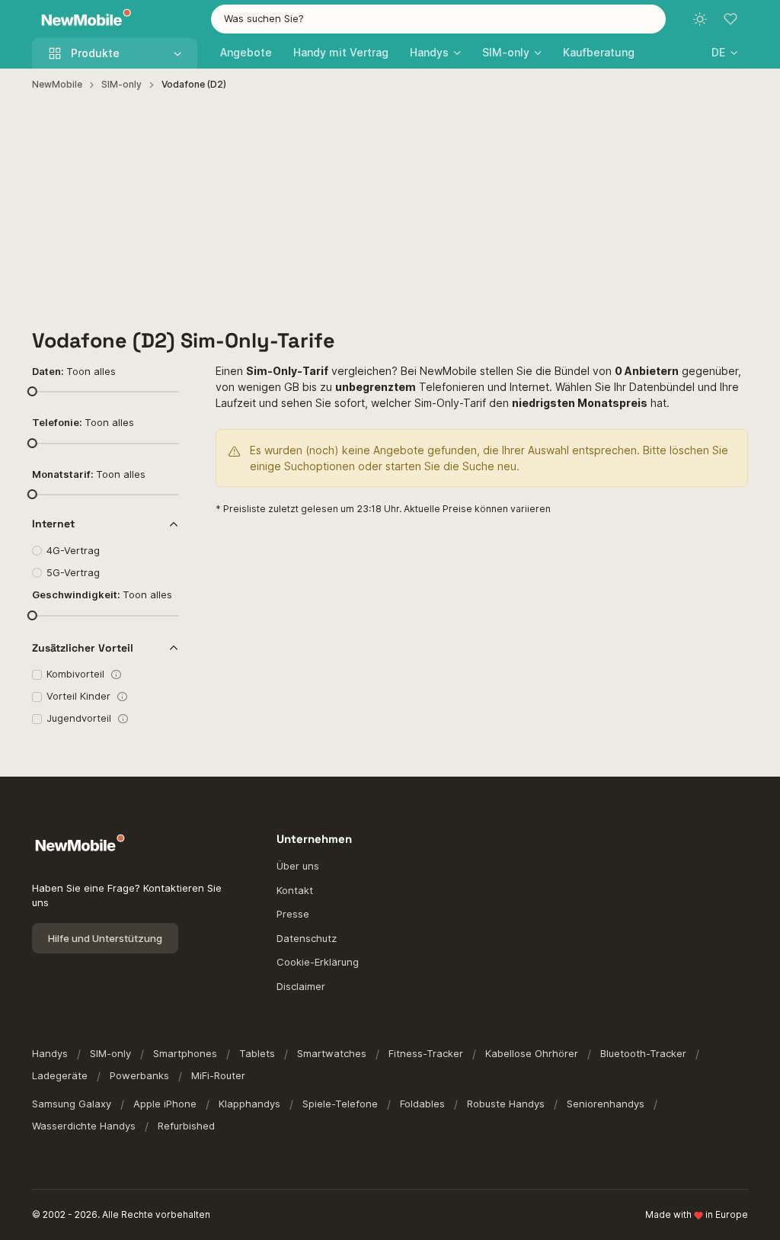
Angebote (246, 52)
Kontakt (295, 890)
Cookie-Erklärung (318, 962)
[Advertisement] (390, 210)
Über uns (298, 866)
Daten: (74, 371)
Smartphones (185, 1053)
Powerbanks (139, 1075)
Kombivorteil (75, 674)
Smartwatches (331, 1053)
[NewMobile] (82, 19)
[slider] (32, 391)
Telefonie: (83, 422)
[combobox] (439, 19)
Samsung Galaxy (71, 1103)
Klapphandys (249, 1103)
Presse (293, 914)
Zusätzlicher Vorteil (82, 648)
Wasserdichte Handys (84, 1126)
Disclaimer (301, 986)
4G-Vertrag (73, 550)
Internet (53, 523)
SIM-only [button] (505, 52)
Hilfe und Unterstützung (105, 938)
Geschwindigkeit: (102, 594)
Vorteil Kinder (78, 696)
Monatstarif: (88, 474)
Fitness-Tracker (425, 1053)
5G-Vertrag (73, 572)
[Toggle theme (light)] (700, 19)
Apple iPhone (165, 1103)
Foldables (422, 1103)
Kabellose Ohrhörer (531, 1053)
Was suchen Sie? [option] (264, 18)
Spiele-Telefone (340, 1103)
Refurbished (186, 1126)
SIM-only (121, 84)
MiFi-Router (218, 1075)
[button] (724, 52)
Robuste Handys (506, 1103)
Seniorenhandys (605, 1103)
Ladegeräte (60, 1075)
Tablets (257, 1053)
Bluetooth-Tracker (643, 1053)
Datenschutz (307, 938)
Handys (50, 1053)
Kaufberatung (599, 52)
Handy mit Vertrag (340, 52)
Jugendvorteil (78, 718)
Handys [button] (429, 52)
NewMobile (57, 84)
